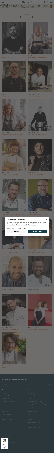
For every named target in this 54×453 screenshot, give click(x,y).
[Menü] (7, 439)
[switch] (4, 447)
